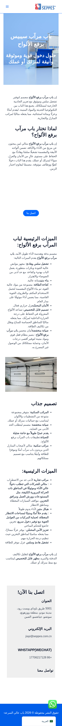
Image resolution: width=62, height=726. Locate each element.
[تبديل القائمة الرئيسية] (7, 6)
